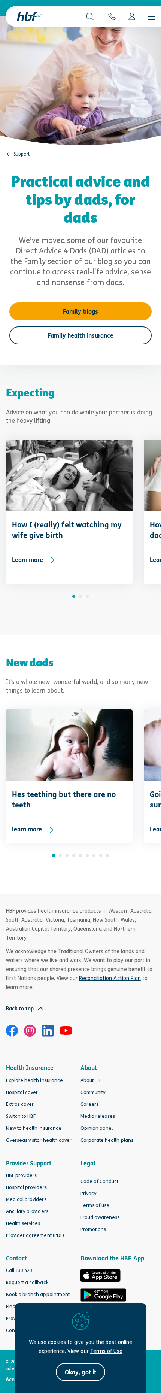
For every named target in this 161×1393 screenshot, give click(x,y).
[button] (90, 16)
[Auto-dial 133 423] (112, 16)
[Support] (8, 154)
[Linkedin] (48, 1031)
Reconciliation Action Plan (110, 978)
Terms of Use (106, 1350)
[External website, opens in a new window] (12, 1031)
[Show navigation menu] (151, 16)
